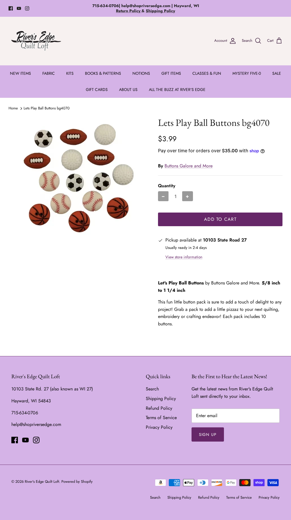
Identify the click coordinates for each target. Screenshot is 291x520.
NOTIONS (141, 73)
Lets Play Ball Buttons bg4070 (47, 108)
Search (152, 389)
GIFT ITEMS (171, 73)
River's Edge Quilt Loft (42, 481)
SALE (276, 73)
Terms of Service (161, 417)
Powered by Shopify (77, 481)
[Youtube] (19, 8)
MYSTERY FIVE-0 (246, 73)
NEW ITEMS (20, 73)
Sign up (208, 434)
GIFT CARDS (97, 89)
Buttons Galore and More (189, 166)
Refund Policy (159, 408)
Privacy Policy (159, 427)
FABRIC (48, 73)
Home (13, 108)
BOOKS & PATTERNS (103, 73)
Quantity (166, 186)
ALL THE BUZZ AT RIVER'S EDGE (177, 89)
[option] (77, 178)
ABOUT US (128, 89)
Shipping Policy (161, 398)
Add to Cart (220, 219)
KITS (70, 73)
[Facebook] (11, 8)
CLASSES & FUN (206, 73)
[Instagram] (27, 8)
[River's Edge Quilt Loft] (36, 40)
